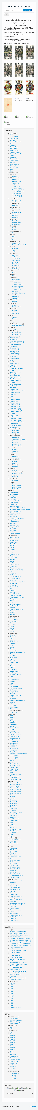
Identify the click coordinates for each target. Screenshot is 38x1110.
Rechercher (27, 10)
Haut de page (32, 1106)
